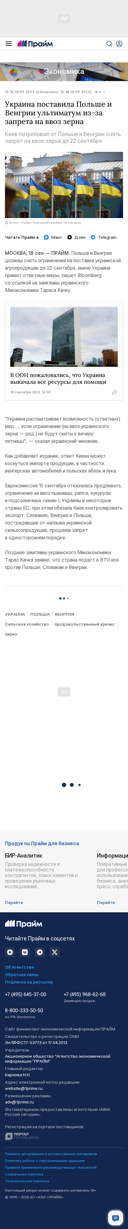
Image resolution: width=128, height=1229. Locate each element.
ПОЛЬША (40, 614)
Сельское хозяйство (27, 624)
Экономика (64, 71)
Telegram (107, 237)
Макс (56, 237)
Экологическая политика (27, 1181)
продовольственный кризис (84, 624)
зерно (11, 634)
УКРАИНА (15, 614)
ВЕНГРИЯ (64, 614)
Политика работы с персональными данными (45, 1160)
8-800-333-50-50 (24, 1013)
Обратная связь (22, 974)
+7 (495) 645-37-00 (25, 994)
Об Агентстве (19, 967)
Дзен (80, 237)
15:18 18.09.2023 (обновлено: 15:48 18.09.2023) (48, 92)
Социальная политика (24, 1174)
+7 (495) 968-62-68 (85, 997)
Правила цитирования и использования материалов (51, 1154)
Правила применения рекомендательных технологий (51, 1167)
